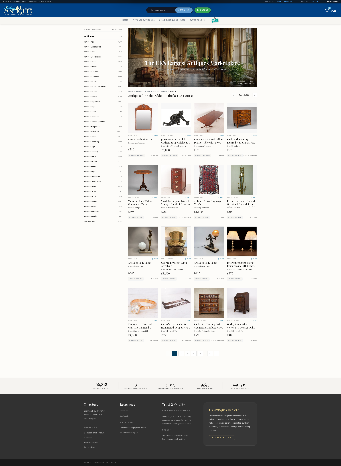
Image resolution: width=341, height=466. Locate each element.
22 (210, 353)
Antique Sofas (103, 191)
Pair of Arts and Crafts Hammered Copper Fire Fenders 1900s (174, 327)
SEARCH (182, 10)
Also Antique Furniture (206, 331)
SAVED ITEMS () (198, 20)
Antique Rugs (103, 171)
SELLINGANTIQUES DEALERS (172, 20)
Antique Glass (103, 137)
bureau (254, 340)
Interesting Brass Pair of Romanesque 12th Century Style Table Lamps (241, 266)
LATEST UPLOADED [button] (284, 2)
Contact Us (124, 416)
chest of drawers (250, 155)
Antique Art (103, 42)
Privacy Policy (90, 447)
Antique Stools (103, 196)
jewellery (154, 340)
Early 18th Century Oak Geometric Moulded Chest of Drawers (209, 327)
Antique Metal (103, 156)
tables (221, 155)
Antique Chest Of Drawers (103, 87)
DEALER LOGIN (332, 2)
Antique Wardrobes (103, 211)
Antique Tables (103, 201)
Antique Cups (103, 107)
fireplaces (186, 340)
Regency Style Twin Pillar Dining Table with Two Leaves (208, 142)
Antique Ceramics (103, 77)
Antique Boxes (103, 62)
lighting (253, 217)
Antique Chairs (103, 82)
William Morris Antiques (174, 269)
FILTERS (204, 10)
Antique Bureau (103, 67)
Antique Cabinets (103, 72)
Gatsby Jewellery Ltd (140, 331)
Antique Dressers (103, 116)
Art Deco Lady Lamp (139, 262)
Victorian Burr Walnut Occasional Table (140, 202)
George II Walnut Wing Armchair (174, 264)
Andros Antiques (138, 143)
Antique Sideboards (103, 181)
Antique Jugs (103, 147)
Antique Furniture (103, 132)
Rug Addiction (203, 207)
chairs (188, 279)
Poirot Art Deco (138, 266)
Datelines (88, 438)
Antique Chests (103, 92)
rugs (222, 217)
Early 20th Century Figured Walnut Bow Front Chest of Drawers (242, 142)
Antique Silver (103, 186)
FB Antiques (235, 146)
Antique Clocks (103, 97)
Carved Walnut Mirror (140, 139)
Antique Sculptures (103, 176)
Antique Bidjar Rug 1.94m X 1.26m (208, 202)
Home (130, 91)
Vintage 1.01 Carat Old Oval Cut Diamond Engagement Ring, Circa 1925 (142, 329)
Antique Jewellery (103, 141)
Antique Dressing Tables (103, 122)
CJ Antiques (235, 207)
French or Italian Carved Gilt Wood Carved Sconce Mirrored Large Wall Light (242, 204)
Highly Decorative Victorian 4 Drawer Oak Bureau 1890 (240, 327)
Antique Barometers (103, 47)
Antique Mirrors (103, 161)
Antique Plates (103, 166)
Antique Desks (103, 112)
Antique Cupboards (103, 102)
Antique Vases (103, 206)
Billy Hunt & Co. (171, 331)
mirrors (154, 155)
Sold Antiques (90, 418)
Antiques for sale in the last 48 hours (151, 91)
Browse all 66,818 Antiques (95, 411)
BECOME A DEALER (220, 438)
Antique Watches (103, 216)
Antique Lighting (103, 151)
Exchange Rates (91, 442)
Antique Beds (103, 52)
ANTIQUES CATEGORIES (144, 20)
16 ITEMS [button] (315, 2)
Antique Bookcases (103, 57)
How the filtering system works (133, 428)
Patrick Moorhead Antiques (175, 146)
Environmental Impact (129, 433)
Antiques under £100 (93, 415)
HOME (125, 20)
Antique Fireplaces (103, 127)
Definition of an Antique (94, 433)
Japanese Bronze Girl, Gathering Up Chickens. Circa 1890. (174, 142)
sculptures (186, 155)
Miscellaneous (103, 221)
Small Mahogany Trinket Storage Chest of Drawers (175, 202)
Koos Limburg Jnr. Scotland (241, 269)
